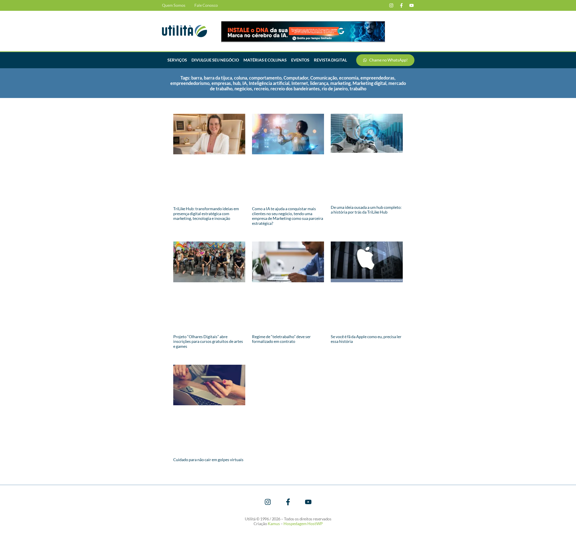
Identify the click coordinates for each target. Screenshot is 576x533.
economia (348, 77)
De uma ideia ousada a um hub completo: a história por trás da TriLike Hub (366, 210)
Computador (296, 77)
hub (236, 83)
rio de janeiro (335, 88)
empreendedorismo (189, 83)
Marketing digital (369, 83)
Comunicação (323, 77)
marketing (340, 83)
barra (196, 77)
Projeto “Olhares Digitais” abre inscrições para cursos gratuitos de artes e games (208, 341)
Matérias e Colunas (265, 59)
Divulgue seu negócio (215, 59)
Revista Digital (330, 59)
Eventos (300, 59)
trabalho (358, 88)
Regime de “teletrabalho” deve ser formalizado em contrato (281, 339)
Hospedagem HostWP (303, 523)
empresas (221, 83)
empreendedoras (377, 77)
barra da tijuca (218, 77)
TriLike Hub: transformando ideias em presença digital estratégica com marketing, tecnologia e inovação (206, 213)
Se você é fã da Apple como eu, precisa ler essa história (366, 339)
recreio (261, 88)
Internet (299, 83)
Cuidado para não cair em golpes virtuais (208, 459)
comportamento (265, 77)
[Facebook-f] (401, 5)
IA (244, 83)
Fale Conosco (206, 5)
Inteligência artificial (269, 83)
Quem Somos (173, 5)
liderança (319, 83)
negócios (243, 88)
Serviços (177, 59)
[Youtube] (411, 5)
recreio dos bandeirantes (295, 88)
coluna (240, 77)
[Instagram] (391, 5)
